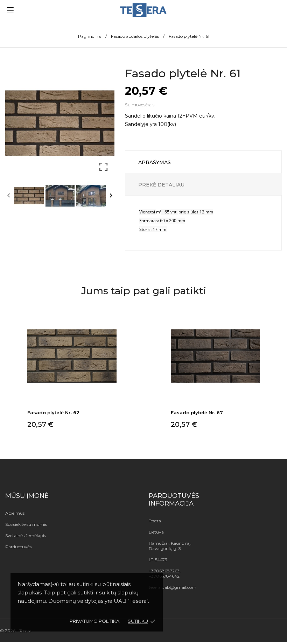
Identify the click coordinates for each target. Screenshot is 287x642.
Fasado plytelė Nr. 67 (197, 412)
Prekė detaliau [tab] (161, 185)
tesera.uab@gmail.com (172, 587)
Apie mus (14, 513)
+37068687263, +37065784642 (165, 573)
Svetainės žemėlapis (25, 535)
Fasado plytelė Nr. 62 (53, 412)
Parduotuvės (18, 546)
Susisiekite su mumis (26, 524)
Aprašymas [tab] (154, 162)
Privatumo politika (94, 621)
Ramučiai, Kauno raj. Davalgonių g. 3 (170, 546)
